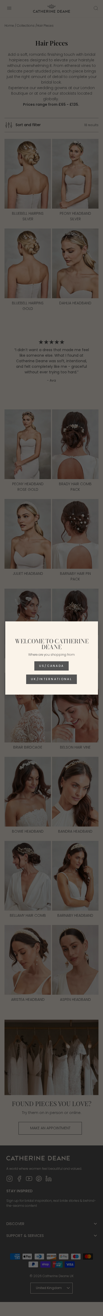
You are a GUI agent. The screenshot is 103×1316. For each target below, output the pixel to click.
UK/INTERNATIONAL (51, 679)
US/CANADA (51, 666)
